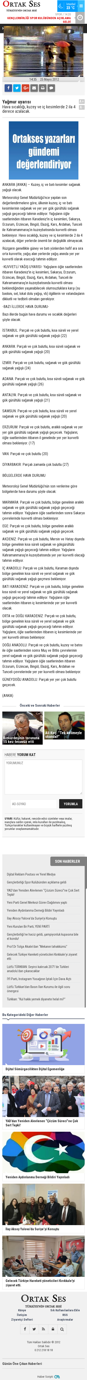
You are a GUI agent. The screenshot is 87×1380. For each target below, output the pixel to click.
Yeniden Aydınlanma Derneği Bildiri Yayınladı (35, 910)
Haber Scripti (45, 1376)
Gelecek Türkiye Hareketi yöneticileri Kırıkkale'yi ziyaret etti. (42, 957)
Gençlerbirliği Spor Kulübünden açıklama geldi (36, 882)
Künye (22, 1310)
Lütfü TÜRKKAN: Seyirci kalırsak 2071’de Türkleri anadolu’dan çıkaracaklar (38, 969)
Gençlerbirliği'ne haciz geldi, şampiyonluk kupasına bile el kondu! (42, 936)
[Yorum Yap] (51, 88)
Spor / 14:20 (39, 18)
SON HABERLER (67, 861)
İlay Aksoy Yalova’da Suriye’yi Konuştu (32, 918)
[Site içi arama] (62, 1329)
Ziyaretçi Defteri (22, 1319)
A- (82, 107)
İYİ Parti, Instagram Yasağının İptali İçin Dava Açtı (39, 979)
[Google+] (25, 88)
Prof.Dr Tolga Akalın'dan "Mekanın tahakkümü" (37, 946)
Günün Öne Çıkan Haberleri (22, 1364)
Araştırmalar (65, 1319)
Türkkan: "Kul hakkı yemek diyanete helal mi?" (36, 999)
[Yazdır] (42, 88)
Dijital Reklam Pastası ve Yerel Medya (31, 874)
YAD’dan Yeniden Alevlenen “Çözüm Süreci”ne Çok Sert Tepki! (43, 892)
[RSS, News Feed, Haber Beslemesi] (43, 1329)
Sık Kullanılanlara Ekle (65, 1310)
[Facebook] (8, 88)
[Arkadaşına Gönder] (34, 88)
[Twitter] (17, 88)
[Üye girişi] (52, 1329)
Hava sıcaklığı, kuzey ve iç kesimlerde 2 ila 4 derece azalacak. (38, 109)
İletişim (22, 1315)
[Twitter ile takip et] (34, 1329)
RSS (65, 1315)
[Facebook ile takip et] (24, 1329)
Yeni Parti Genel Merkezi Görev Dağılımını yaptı (37, 902)
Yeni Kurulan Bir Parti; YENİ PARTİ (28, 926)
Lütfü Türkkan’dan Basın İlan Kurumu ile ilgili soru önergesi (38, 989)
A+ (81, 101)
